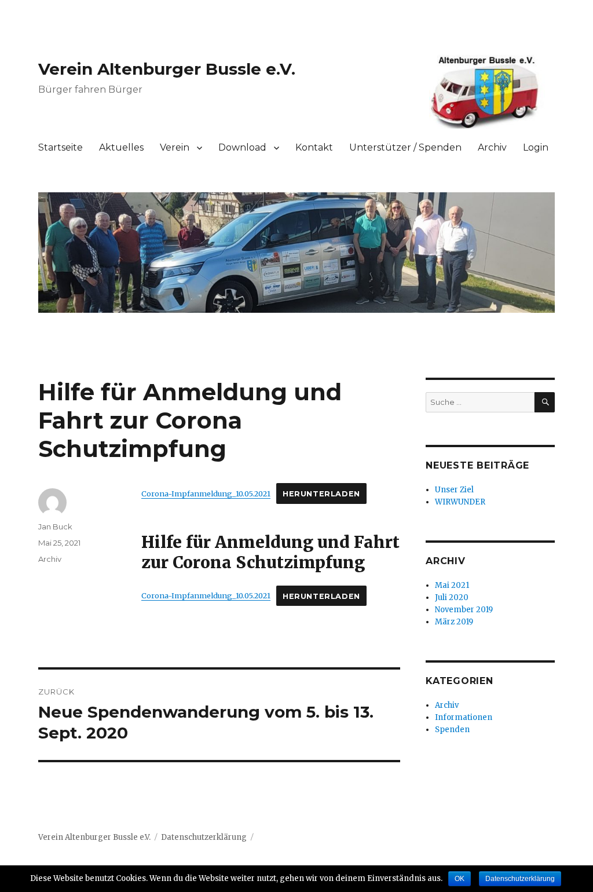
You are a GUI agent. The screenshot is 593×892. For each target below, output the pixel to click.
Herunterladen (321, 493)
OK (459, 879)
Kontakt (314, 147)
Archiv (492, 147)
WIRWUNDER (460, 502)
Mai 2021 (452, 585)
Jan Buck (55, 526)
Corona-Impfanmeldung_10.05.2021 (205, 493)
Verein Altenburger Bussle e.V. (166, 69)
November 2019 (464, 610)
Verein (174, 147)
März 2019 (454, 622)
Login (535, 147)
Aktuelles (121, 147)
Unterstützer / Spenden (405, 147)
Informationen (463, 717)
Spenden (452, 729)
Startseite (60, 147)
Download (242, 147)
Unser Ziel (454, 490)
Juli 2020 (451, 597)
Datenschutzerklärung (204, 837)
